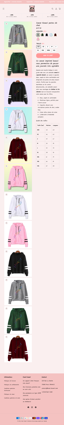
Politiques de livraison (10, 381)
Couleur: (41, 31)
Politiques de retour (9, 394)
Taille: (40, 44)
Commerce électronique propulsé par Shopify (37, 421)
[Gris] (38, 35)
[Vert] (42, 35)
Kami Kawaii (24, 421)
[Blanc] (51, 35)
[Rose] (38, 39)
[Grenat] (55, 35)
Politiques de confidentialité (11, 385)
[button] (3, 9)
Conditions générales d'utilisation (9, 389)
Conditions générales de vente (12, 398)
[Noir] (47, 35)
